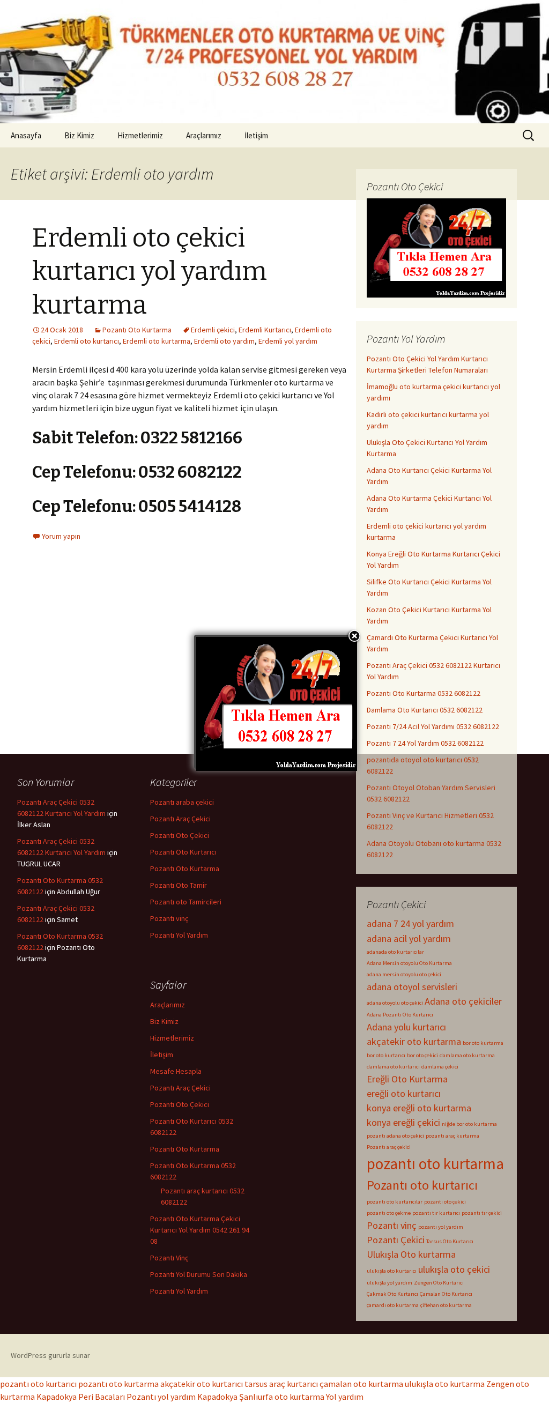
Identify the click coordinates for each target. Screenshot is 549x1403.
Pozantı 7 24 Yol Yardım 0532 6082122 (425, 743)
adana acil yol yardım (409, 938)
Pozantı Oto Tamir (178, 885)
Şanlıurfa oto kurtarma (281, 1396)
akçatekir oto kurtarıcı (201, 1383)
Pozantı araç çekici (389, 1147)
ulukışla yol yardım (389, 1282)
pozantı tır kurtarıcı (436, 1212)
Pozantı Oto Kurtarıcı (183, 852)
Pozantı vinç (392, 1225)
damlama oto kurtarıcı (393, 1066)
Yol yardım (344, 1396)
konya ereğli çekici (403, 1122)
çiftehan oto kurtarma (446, 1305)
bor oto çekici (422, 1055)
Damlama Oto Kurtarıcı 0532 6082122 (425, 710)
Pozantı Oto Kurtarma (137, 330)
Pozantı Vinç (169, 1258)
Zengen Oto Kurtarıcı (439, 1282)
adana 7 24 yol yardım (410, 923)
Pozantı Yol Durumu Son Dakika (198, 1274)
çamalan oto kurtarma (361, 1383)
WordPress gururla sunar (50, 1355)
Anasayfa (26, 135)
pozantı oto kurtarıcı (38, 1383)
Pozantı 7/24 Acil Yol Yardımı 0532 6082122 (433, 726)
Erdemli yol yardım (287, 341)
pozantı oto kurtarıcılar (394, 1201)
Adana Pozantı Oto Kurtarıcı (400, 1014)
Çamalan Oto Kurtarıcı (446, 1293)
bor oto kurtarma (483, 1043)
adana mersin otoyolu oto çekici (404, 974)
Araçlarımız (203, 135)
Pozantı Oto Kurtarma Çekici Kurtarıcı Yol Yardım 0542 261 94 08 (199, 1230)
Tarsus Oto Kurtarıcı (449, 1241)
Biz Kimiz (79, 135)
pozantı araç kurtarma (452, 1135)
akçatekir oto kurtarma (414, 1041)
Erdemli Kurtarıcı (265, 330)
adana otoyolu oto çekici (395, 1002)
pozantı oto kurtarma (435, 1164)
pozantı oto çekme (389, 1212)
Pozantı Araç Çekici (180, 818)
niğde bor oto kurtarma (469, 1123)
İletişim (256, 135)
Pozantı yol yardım (161, 1396)
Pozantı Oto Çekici (179, 835)
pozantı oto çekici (445, 1201)
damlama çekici (439, 1066)
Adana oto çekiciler (463, 1001)
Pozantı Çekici (396, 1240)
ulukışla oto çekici (454, 1269)
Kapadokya (217, 1396)
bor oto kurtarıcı (386, 1055)
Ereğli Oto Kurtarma (407, 1079)
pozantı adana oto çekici (395, 1135)
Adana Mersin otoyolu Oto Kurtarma (409, 963)
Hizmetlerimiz (140, 135)
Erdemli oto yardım (224, 341)
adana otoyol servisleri (412, 987)
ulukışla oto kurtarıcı (392, 1270)
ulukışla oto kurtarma (445, 1383)
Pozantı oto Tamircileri (185, 902)
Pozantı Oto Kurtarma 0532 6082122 (423, 693)
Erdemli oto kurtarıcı (86, 341)
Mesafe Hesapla (176, 1071)
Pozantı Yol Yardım (179, 935)
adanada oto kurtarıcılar (395, 951)
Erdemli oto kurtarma (156, 341)
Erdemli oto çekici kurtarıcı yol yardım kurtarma (149, 271)
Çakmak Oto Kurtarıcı (392, 1293)
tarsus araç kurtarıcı (281, 1383)
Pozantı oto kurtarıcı (422, 1185)
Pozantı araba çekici (182, 802)
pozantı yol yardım (440, 1226)
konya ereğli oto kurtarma (419, 1108)
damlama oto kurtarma (467, 1055)
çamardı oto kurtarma (393, 1305)
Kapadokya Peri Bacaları (80, 1396)
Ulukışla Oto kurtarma (411, 1254)
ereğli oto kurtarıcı (404, 1093)
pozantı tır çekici (482, 1212)
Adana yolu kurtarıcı (406, 1027)
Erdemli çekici (213, 330)
